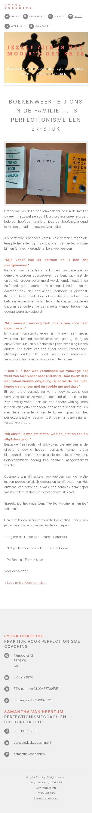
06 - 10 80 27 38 (25, 731)
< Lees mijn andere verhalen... (25, 583)
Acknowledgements (46, 787)
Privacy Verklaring (46, 793)
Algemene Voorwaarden (46, 798)
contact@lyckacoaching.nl (32, 743)
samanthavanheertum (29, 754)
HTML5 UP (56, 782)
